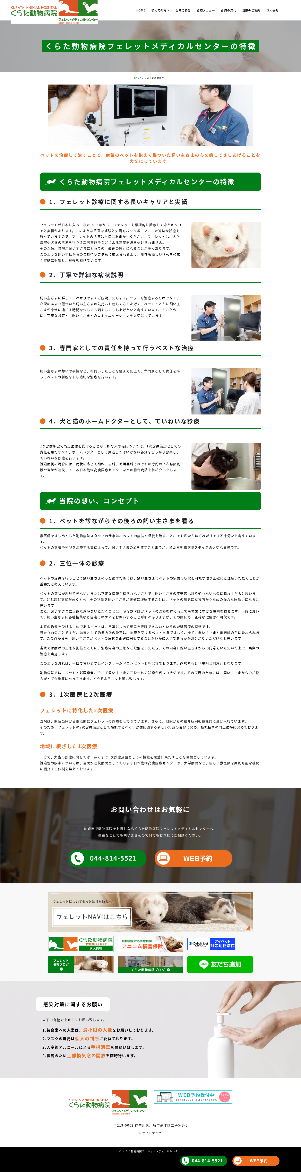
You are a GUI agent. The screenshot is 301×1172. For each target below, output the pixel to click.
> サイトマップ (150, 1133)
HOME (137, 78)
